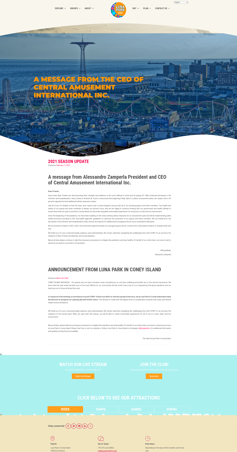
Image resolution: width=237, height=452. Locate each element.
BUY (134, 8)
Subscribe (153, 376)
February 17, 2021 (63, 165)
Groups (74, 8)
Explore (59, 8)
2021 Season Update (68, 161)
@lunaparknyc (144, 328)
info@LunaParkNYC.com (107, 451)
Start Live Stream (83, 376)
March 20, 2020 (62, 278)
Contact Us (161, 8)
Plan (145, 8)
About (88, 8)
